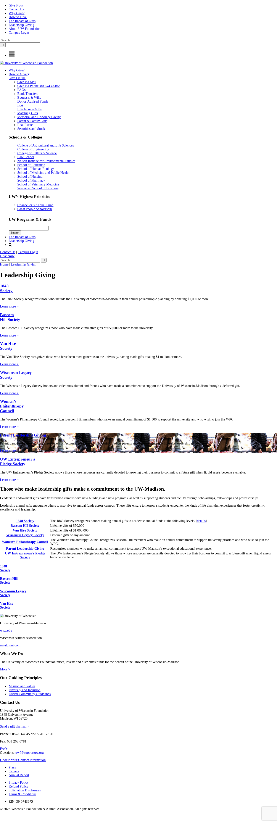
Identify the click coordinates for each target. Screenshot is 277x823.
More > (5, 669)
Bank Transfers (27, 93)
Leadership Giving (21, 25)
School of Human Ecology (35, 169)
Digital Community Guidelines (30, 694)
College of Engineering (33, 149)
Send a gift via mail (14, 726)
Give (7, 256)
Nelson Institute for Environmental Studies (46, 161)
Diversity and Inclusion (24, 690)
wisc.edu (6, 630)
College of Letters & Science (37, 153)
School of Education (31, 165)
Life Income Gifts (29, 109)
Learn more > (9, 306)
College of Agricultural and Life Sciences (45, 145)
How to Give (18, 17)
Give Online (17, 78)
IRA (20, 105)
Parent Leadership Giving (23, 435)
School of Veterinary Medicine (38, 184)
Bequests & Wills (29, 97)
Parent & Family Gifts (32, 121)
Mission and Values (22, 686)
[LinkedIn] (1, 821)
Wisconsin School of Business (37, 188)
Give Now (16, 5)
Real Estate (25, 125)
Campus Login (19, 32)
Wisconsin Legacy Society (25, 535)
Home (4, 264)
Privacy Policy (19, 782)
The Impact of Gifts (22, 21)
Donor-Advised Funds (32, 101)
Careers (14, 771)
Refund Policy (18, 786)
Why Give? (16, 13)
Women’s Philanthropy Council (12, 406)
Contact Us (16, 9)
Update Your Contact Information (23, 760)
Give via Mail (26, 82)
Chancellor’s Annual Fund (35, 205)
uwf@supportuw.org (29, 752)
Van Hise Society (8, 346)
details (201, 521)
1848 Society (6, 288)
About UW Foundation (24, 29)
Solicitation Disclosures (25, 790)
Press (12, 767)
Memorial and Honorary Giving (39, 117)
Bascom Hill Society (10, 317)
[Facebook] (1, 816)
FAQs (21, 90)
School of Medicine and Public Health (43, 172)
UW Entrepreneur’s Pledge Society (17, 461)
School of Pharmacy (31, 180)
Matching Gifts (27, 113)
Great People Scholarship (34, 209)
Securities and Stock (31, 128)
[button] (11, 55)
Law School (25, 157)
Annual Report (19, 775)
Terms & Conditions (22, 794)
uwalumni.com (10, 645)
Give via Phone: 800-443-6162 (38, 86)
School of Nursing (29, 176)
